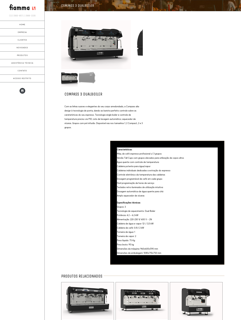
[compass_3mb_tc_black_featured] (96, 44)
